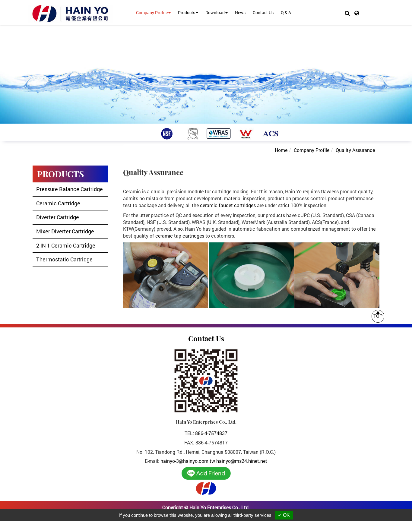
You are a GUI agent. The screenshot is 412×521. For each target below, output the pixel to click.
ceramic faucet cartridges (228, 205)
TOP (377, 316)
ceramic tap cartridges (179, 235)
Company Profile (311, 150)
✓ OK (284, 515)
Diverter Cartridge (57, 217)
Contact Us (263, 12)
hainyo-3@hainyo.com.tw (187, 461)
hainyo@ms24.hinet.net (241, 461)
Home (281, 150)
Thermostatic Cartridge (64, 259)
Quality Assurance (355, 150)
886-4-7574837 (211, 433)
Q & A (286, 12)
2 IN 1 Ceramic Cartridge (65, 245)
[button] (347, 13)
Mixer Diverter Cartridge (65, 231)
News (240, 12)
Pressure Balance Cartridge (69, 189)
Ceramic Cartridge (58, 203)
